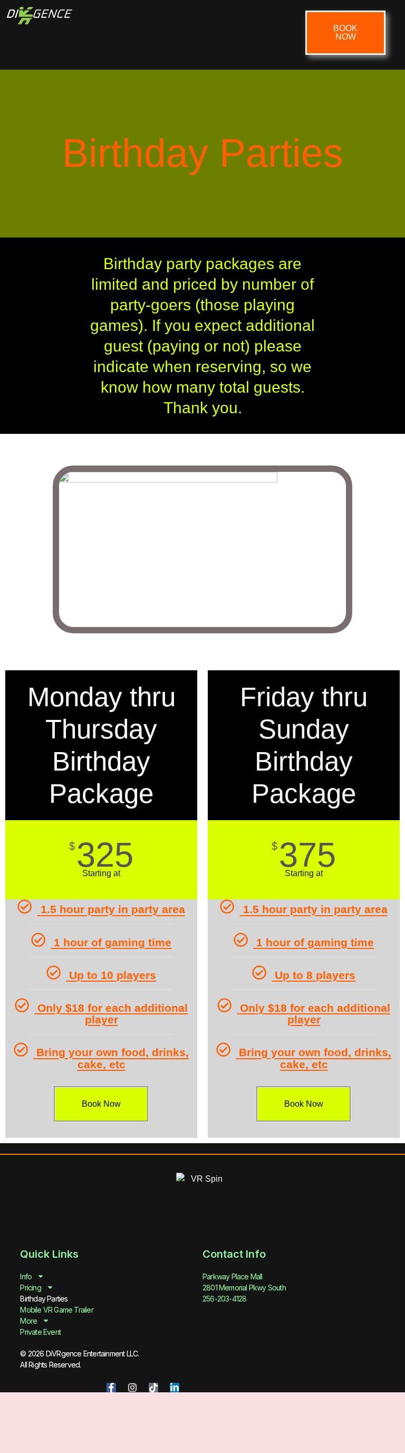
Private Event (40, 1331)
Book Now (101, 1103)
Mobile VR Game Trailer (56, 1309)
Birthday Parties (44, 1298)
